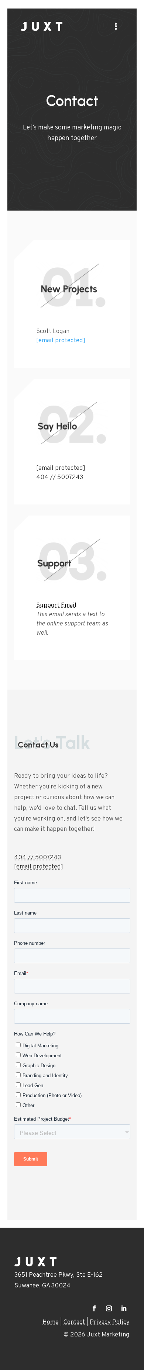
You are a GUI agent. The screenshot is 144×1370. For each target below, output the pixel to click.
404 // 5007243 (59, 478)
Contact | (77, 1322)
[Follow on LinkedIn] (124, 1308)
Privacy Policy (110, 1322)
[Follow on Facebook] (94, 1308)
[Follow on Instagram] (109, 1308)
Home (50, 1322)
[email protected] (60, 341)
